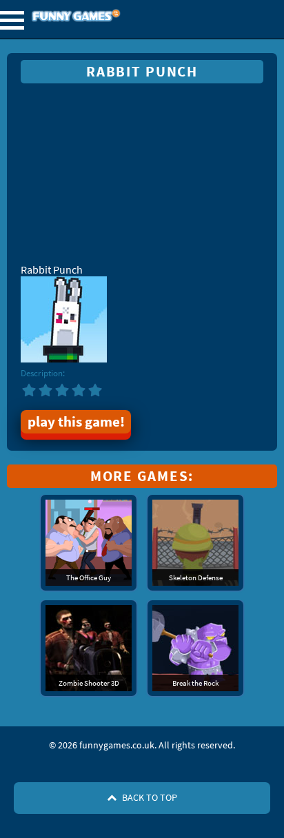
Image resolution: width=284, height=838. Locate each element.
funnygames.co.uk (113, 17)
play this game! (76, 422)
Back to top (148, 797)
